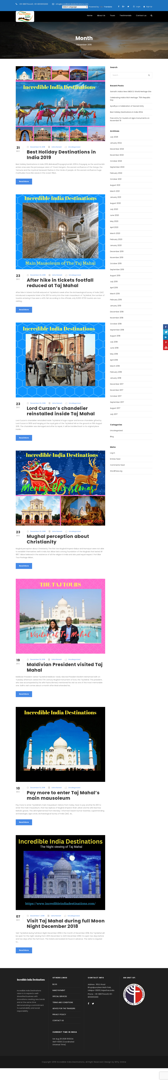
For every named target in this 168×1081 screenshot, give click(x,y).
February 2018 (116, 372)
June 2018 (114, 348)
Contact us (141, 15)
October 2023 (116, 161)
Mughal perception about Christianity (58, 539)
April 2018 (114, 360)
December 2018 (116, 311)
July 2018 (114, 342)
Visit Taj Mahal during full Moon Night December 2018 (66, 923)
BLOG (55, 984)
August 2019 (115, 275)
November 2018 (116, 318)
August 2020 (115, 203)
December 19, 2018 (37, 659)
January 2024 (116, 143)
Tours (112, 15)
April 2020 (114, 227)
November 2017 (116, 390)
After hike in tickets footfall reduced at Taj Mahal (60, 283)
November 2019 (116, 257)
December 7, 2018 (37, 916)
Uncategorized (74, 147)
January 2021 (115, 197)
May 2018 (114, 354)
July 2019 (114, 281)
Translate (108, 7)
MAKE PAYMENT (59, 990)
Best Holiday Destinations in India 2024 (126, 112)
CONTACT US (58, 1020)
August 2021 (115, 185)
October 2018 (116, 324)
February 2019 (116, 299)
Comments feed (117, 465)
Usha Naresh (57, 147)
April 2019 (114, 287)
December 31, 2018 (37, 147)
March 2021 (115, 191)
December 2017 (116, 384)
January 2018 (115, 378)
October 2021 (115, 179)
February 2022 (116, 173)
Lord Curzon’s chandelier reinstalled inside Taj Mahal (61, 411)
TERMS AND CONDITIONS (63, 1002)
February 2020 (116, 239)
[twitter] (128, 6)
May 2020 (114, 221)
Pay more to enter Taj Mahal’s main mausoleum (63, 795)
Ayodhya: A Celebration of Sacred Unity (127, 106)
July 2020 (114, 209)
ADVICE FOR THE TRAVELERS (64, 1008)
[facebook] (118, 6)
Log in (112, 453)
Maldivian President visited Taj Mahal (65, 667)
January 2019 (115, 305)
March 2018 (115, 366)
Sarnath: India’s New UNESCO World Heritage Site (130, 91)
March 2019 (115, 293)
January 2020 (116, 245)
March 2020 (115, 233)
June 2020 (114, 215)
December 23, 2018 (38, 275)
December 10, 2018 (37, 787)
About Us (101, 15)
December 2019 (116, 251)
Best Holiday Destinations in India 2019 (61, 155)
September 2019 (117, 269)
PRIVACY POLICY (59, 1014)
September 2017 (117, 402)
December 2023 (117, 149)
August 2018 (115, 336)
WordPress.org (116, 471)
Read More (24, 181)
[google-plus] (123, 6)
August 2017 (115, 408)
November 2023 (117, 155)
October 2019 (116, 263)
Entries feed (115, 459)
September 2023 (117, 167)
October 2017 (116, 396)
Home (89, 15)
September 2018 (117, 330)
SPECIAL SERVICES (60, 996)
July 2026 (114, 137)
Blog (112, 436)
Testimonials (125, 15)
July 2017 (114, 414)
